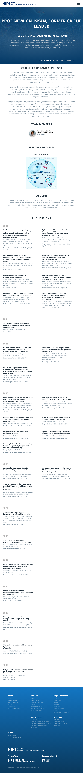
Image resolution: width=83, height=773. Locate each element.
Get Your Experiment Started (61, 712)
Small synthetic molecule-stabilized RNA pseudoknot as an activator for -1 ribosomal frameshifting (18, 566)
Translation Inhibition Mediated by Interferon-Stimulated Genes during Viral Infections (16, 325)
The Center (56, 698)
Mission (10, 698)
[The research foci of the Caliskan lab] (41, 173)
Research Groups (35, 700)
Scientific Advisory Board (37, 702)
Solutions (56, 710)
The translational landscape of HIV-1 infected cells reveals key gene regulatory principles (55, 257)
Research (47, 60)
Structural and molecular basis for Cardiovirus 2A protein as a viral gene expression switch (17, 470)
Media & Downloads (58, 721)
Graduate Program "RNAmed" (39, 725)
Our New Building (13, 702)
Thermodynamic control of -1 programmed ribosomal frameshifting (17, 541)
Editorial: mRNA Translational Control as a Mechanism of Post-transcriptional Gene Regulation (18, 419)
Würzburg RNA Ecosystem (38, 708)
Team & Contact (12, 700)
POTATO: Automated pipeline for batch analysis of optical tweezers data (56, 418)
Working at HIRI (35, 719)
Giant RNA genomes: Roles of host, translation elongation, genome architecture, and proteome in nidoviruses (55, 296)
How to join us (35, 727)
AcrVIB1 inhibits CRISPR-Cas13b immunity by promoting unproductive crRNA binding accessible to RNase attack (17, 258)
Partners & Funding (58, 708)
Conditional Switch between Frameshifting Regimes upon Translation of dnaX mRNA (18, 593)
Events (10, 733)
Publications (34, 704)
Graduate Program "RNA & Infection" (41, 723)
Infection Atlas (57, 700)
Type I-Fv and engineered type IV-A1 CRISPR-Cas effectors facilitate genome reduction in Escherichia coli (56, 277)
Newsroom (57, 717)
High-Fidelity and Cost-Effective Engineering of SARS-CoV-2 (14, 276)
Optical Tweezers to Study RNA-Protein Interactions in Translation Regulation (56, 433)
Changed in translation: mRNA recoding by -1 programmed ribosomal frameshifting (17, 647)
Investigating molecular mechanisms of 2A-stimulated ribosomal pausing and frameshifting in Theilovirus (56, 470)
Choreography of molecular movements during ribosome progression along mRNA (17, 619)
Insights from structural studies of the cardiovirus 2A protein (17, 433)
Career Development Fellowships (40, 721)
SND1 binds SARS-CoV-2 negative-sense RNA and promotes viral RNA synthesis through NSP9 (56, 349)
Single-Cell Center (60, 696)
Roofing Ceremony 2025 (14, 737)
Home (41, 60)
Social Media (56, 725)
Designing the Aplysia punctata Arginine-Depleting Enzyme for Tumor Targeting (18, 294)
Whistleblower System (14, 708)
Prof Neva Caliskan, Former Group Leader (45, 132)
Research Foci (34, 698)
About (10, 696)
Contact (55, 702)
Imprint (10, 704)
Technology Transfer (36, 706)
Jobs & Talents (36, 717)
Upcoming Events (13, 735)
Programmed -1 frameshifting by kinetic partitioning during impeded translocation (18, 671)
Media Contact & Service (60, 723)
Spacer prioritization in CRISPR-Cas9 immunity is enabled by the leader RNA (56, 399)
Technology (56, 704)
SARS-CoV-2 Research (36, 710)
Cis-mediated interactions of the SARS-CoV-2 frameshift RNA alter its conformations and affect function (17, 349)
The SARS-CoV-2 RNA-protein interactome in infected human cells (16, 513)
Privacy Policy (11, 706)
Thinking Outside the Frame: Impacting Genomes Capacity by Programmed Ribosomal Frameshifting (17, 446)
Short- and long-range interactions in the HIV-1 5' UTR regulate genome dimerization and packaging (18, 399)
